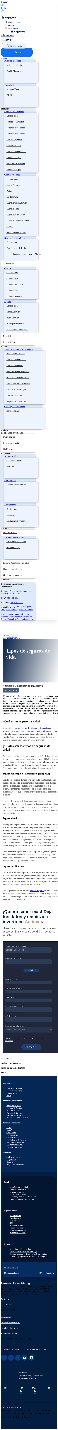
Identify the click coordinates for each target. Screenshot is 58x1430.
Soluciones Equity (14, 169)
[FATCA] (8, 1388)
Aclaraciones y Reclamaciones (21, 1249)
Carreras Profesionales (12, 569)
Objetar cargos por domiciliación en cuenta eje (27, 1256)
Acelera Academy (13, 1157)
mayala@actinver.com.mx (10, 1328)
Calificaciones (9, 449)
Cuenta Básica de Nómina (17, 221)
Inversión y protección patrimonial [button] (18, 349)
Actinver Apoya (13, 547)
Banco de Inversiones (15, 353)
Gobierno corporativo (12, 575)
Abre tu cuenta (13, 22)
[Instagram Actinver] (10, 1357)
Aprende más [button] (10, 505)
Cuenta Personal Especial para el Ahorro (23, 254)
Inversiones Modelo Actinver (17, 1118)
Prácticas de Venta (11, 443)
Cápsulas (10, 515)
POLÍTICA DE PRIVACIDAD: (11, 1407)
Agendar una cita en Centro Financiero (16, 618)
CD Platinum (12, 197)
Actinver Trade (12, 89)
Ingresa (10, 25)
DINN (9, 95)
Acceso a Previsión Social (17, 377)
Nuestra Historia (10, 532)
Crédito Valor (12, 278)
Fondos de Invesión (13, 1105)
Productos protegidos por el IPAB (22, 1199)
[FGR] (22, 1388)
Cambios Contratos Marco (19, 1189)
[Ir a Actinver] (9, 18)
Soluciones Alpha (13, 157)
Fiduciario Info (9, 342)
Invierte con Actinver (15, 65)
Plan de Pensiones (14, 395)
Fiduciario (7, 336)
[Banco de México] (22, 1392)
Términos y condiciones (18, 1194)
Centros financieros (25, 619)
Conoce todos (12, 116)
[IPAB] (36, 1388)
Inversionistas (9, 437)
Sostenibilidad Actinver (16, 541)
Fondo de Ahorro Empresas (18, 383)
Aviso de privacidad (17, 1192)
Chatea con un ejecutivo (11, 614)
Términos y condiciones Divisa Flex (23, 1197)
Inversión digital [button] (11, 85)
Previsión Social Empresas (17, 371)
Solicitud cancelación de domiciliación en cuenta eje (29, 1254)
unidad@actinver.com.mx (10, 1323)
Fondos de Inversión (15, 122)
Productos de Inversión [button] (14, 111)
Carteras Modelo (13, 145)
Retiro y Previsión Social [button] (14, 238)
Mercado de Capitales (15, 134)
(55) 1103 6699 (13, 593)
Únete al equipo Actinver (19, 1230)
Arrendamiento (9, 263)
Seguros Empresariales (16, 401)
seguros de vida (41, 696)
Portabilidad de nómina (16, 232)
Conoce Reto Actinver (15, 485)
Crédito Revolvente (14, 284)
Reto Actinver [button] (10, 480)
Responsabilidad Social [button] (14, 537)
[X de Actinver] (17, 1357)
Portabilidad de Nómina (15, 1142)
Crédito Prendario (14, 296)
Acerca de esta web (17, 1225)
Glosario (10, 466)
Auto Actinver (12, 318)
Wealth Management (15, 71)
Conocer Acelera (13, 460)
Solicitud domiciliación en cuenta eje (23, 1251)
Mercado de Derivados (16, 151)
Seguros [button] (7, 301)
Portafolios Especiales (15, 163)
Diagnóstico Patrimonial (16, 521)
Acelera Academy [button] (12, 456)
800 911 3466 (13, 598)
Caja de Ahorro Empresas (17, 389)
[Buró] (50, 1388)
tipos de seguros (37, 890)
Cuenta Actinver (13, 185)
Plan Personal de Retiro (16, 248)
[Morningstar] (12, 1273)
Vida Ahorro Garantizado (17, 329)
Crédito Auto (12, 290)
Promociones (13, 28)
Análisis (4, 430)
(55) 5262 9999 (16, 602)
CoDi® (9, 227)
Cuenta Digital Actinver (16, 203)
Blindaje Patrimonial (15, 324)
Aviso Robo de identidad (19, 1187)
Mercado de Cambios (15, 128)
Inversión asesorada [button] (12, 61)
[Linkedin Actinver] (31, 1357)
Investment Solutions (17, 1233)
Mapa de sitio (15, 1220)
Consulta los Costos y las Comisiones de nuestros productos (23, 1349)
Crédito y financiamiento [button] (14, 406)
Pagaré (9, 191)
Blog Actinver (12, 509)
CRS (11, 1223)
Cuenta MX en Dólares (16, 215)
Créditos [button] (7, 268)
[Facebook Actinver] (4, 1357)
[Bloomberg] (47, 1273)
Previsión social (15, 1218)
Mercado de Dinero (14, 140)
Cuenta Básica (12, 209)
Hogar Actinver (13, 312)
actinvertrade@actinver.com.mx (19, 609)
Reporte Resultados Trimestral (16, 563)
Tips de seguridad (16, 1228)
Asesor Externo (15, 1216)
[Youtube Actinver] (24, 1357)
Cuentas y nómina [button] (12, 175)
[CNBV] (36, 1392)
